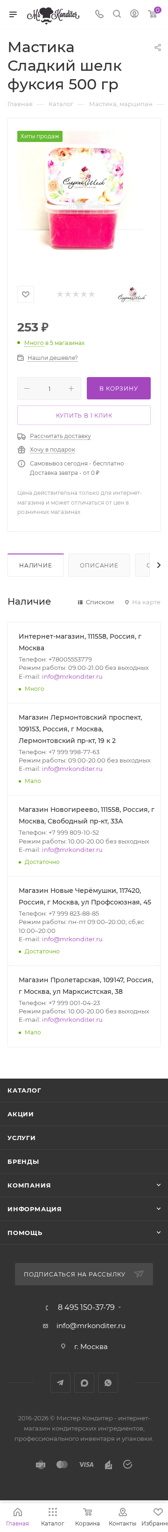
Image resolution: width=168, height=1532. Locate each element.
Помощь (24, 1232)
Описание (99, 565)
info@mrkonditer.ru (72, 676)
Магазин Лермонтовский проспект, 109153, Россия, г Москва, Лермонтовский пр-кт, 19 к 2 (80, 729)
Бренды (23, 1161)
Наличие (35, 565)
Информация (34, 1209)
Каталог (24, 1090)
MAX (84, 1383)
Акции (20, 1114)
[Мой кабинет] (134, 14)
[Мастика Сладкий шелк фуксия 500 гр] (84, 197)
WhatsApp (108, 1383)
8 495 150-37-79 (86, 1307)
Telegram (60, 1383)
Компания (29, 1185)
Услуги (21, 1137)
